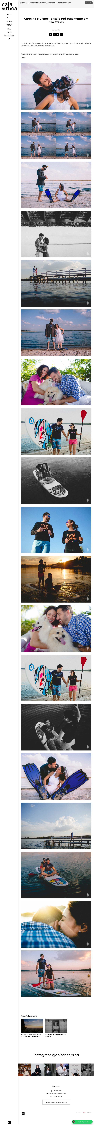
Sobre (9, 18)
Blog (9, 29)
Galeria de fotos (9, 25)
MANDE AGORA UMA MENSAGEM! (56, 1102)
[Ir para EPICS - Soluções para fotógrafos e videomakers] (83, 1112)
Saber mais (67, 3)
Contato (9, 32)
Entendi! (88, 2)
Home (9, 14)
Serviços (9, 21)
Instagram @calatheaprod (56, 1055)
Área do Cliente (9, 35)
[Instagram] (9, 1122)
